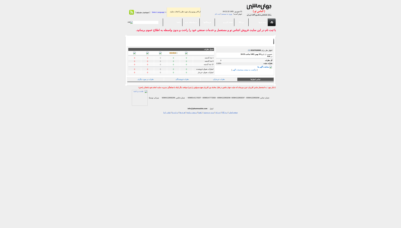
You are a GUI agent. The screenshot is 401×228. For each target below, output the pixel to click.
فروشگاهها (207, 22)
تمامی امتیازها (255, 79)
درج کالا (241, 22)
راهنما (179, 22)
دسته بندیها (262, 22)
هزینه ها (182, 112)
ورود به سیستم (226, 14)
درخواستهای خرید (191, 22)
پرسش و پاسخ (192, 112)
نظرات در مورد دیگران (146, 79)
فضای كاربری (228, 22)
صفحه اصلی (233, 112)
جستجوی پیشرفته (142, 12)
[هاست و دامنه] (140, 98)
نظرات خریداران (219, 79)
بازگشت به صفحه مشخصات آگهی (244, 70)
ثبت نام (217, 14)
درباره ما (175, 112)
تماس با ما (167, 112)
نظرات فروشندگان (182, 79)
